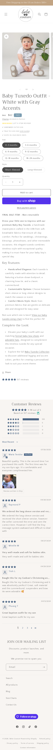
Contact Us (11, 705)
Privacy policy (12, 743)
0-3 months (11, 145)
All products (12, 685)
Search (9, 678)
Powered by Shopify (29, 739)
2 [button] (22, 628)
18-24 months (33, 158)
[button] (6, 14)
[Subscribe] (43, 667)
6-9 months (11, 152)
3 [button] (27, 628)
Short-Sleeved (12, 170)
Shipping (5, 119)
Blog (8, 691)
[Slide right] (33, 89)
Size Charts (11, 698)
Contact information (27, 748)
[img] (9, 450)
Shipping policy (43, 743)
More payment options (26, 208)
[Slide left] (20, 89)
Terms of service (27, 743)
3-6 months (31, 145)
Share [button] (8, 372)
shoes (35, 336)
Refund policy (44, 739)
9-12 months (31, 152)
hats (16, 340)
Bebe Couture (15, 739)
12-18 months (12, 158)
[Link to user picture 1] (9, 481)
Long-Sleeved (36, 171)
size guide (24, 131)
